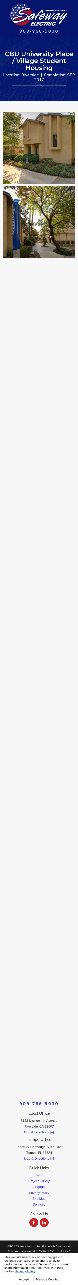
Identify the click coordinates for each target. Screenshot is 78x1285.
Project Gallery (39, 1181)
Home (39, 1175)
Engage (39, 1187)
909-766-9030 (39, 31)
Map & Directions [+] (39, 1132)
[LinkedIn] (44, 1222)
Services (39, 1204)
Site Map (39, 1198)
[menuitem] (39, 1175)
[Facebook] (33, 1222)
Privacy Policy (39, 1193)
